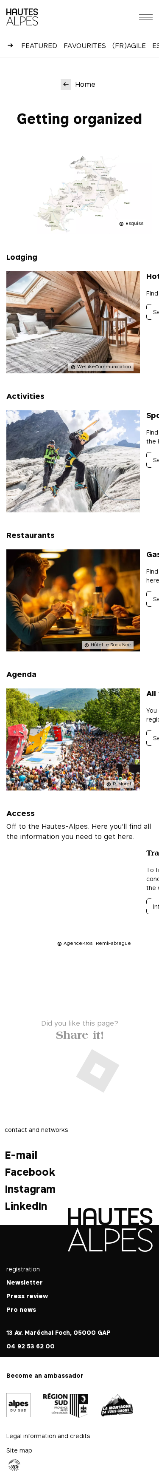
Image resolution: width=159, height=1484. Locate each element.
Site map (19, 1450)
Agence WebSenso (14, 1465)
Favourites (85, 45)
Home (85, 84)
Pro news (21, 1309)
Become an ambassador (45, 1375)
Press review (27, 1295)
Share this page (79, 1033)
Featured (39, 45)
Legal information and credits (48, 1435)
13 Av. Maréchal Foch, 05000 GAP (58, 1332)
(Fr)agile (129, 45)
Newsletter (24, 1282)
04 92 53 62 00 (30, 1346)
